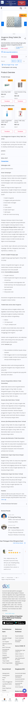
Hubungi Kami (5, 673)
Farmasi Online (10, 577)
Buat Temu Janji (6, 647)
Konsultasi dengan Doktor (7, 638)
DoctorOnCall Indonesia (18, 684)
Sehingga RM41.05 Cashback (19, 48)
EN (25, 8)
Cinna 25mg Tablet (6, 92)
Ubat (16, 577)
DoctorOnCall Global (20, 673)
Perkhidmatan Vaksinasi (5, 658)
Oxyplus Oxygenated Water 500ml (6, 121)
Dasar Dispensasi (6, 688)
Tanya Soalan (5, 661)
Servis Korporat (19, 687)
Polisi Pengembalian (7, 663)
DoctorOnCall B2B (19, 679)
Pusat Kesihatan (19, 636)
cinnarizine (5, 161)
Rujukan (10, 700)
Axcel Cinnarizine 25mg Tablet (20, 92)
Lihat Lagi (3, 499)
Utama (3, 577)
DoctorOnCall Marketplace (18, 676)
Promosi (4, 653)
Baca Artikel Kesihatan (18, 640)
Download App (21, 3)
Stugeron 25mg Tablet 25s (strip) (8, 579)
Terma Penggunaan (7, 682)
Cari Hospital (5, 641)
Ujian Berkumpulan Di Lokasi (20, 658)
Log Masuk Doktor (7, 684)
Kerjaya (4, 690)
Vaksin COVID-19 (19, 654)
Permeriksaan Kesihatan (5, 650)
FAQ (3, 679)
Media (3, 686)
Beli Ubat (16, 700)
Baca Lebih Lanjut (9, 613)
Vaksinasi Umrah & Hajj (7, 644)
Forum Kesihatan (19, 638)
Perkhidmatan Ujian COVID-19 (20, 651)
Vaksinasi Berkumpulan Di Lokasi (19, 663)
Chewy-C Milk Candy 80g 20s (19, 121)
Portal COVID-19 (19, 656)
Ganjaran (4, 655)
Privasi (4, 677)
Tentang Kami (5, 675)
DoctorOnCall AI (19, 681)
